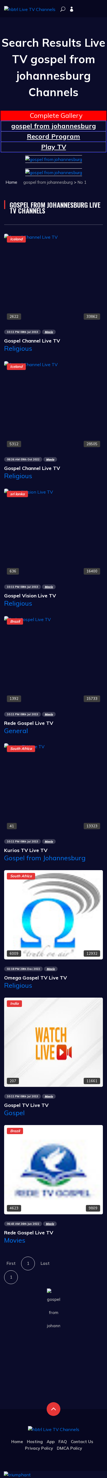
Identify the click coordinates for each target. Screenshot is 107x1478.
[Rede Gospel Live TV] (27, 619)
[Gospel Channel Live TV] (31, 236)
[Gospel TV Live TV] (53, 1042)
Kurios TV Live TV (25, 850)
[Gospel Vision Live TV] (28, 491)
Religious (18, 348)
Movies (14, 1240)
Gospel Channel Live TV (32, 341)
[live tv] (62, 9)
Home (11, 182)
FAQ (62, 1441)
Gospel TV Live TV (26, 1105)
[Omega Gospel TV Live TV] (53, 914)
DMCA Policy (69, 1448)
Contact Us (82, 1441)
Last (45, 1263)
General (16, 731)
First (11, 1263)
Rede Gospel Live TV (28, 723)
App (51, 1441)
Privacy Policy (39, 1448)
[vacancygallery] (17, 1474)
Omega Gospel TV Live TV (35, 978)
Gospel (14, 1113)
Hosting (35, 1441)
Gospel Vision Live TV (30, 595)
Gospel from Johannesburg (45, 858)
